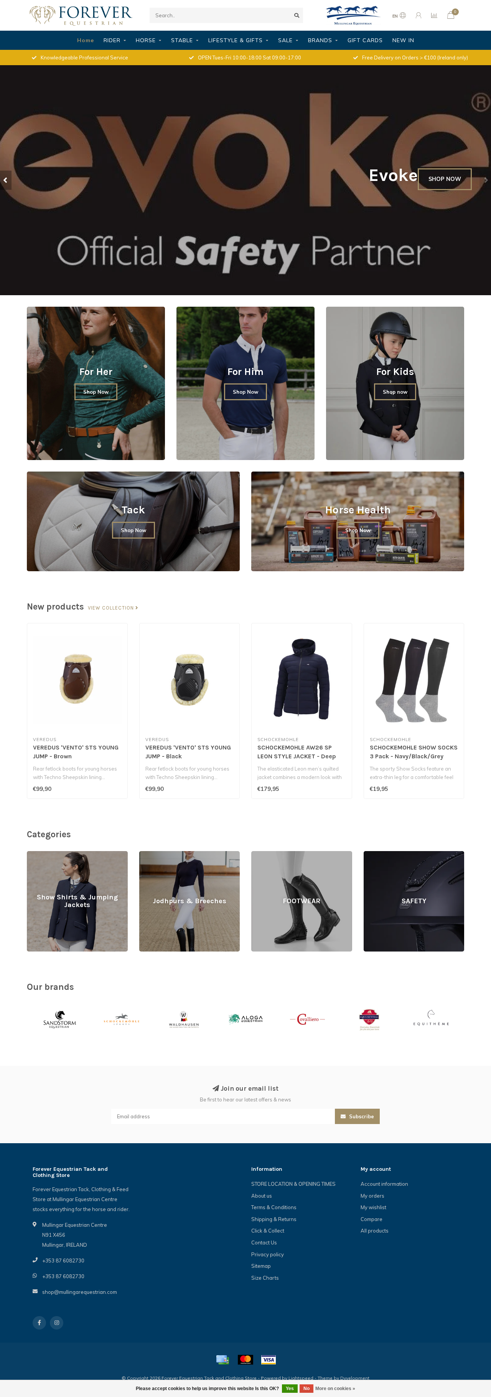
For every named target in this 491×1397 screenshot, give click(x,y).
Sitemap (261, 1266)
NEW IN (403, 40)
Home (85, 40)
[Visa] (268, 1360)
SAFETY (373, 854)
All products (375, 1231)
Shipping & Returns (274, 1219)
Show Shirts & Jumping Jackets (63, 854)
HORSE (146, 40)
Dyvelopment (354, 1378)
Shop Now (96, 392)
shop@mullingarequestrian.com (79, 1292)
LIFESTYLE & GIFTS (235, 40)
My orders (372, 1196)
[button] (6, 180)
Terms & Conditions (274, 1207)
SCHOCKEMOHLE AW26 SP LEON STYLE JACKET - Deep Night (296, 756)
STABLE (182, 40)
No (306, 1388)
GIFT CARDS (365, 40)
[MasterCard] (245, 1360)
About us (261, 1196)
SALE (285, 40)
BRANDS (320, 40)
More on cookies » (335, 1388)
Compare (371, 1219)
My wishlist (373, 1207)
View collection (111, 608)
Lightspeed (300, 1378)
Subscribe (361, 1116)
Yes (290, 1388)
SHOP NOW (444, 179)
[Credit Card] (222, 1360)
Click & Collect (267, 1231)
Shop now (395, 392)
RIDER (112, 40)
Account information (384, 1184)
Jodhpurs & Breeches (164, 854)
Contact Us (264, 1242)
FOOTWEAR (265, 854)
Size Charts (265, 1278)
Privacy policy (267, 1254)
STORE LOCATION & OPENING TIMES (293, 1184)
